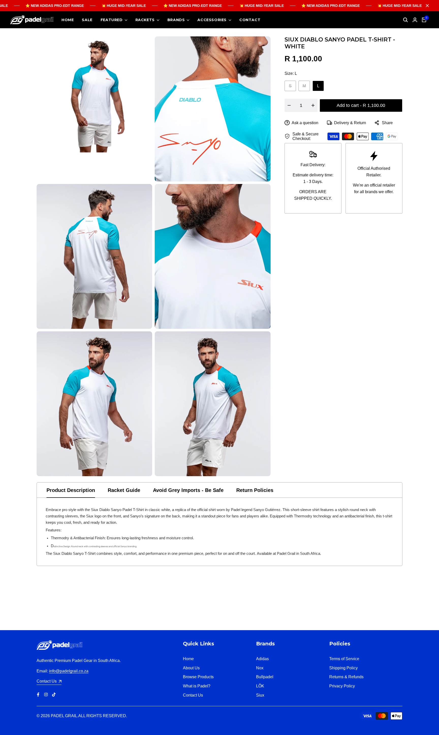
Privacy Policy (342, 686)
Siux (260, 695)
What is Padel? (196, 686)
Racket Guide (124, 490)
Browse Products (198, 677)
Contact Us (193, 695)
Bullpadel (264, 677)
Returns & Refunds (346, 677)
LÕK (260, 686)
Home (188, 659)
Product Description (70, 490)
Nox (259, 668)
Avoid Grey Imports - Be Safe (188, 490)
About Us (191, 668)
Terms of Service (344, 659)
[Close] (426, 5)
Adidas (262, 659)
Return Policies (254, 490)
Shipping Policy (343, 668)
